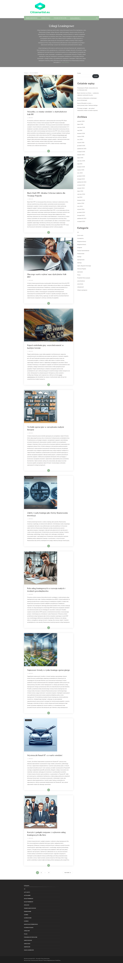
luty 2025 (80, 173)
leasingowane (29, 76)
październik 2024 (81, 182)
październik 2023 (81, 218)
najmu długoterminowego (84, 266)
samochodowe (81, 281)
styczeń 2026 (80, 142)
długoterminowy (81, 241)
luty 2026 (80, 139)
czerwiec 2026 (81, 127)
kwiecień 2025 (81, 167)
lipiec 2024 (80, 191)
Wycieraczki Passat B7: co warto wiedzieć (44, 755)
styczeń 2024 (80, 209)
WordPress (57, 960)
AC (78, 232)
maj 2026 (79, 130)
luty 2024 (80, 206)
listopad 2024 (81, 179)
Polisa (78, 275)
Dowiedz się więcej (46, 151)
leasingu (79, 262)
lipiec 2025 (80, 157)
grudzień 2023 (81, 212)
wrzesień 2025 (81, 151)
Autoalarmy (80, 238)
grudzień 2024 (81, 176)
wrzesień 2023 (81, 221)
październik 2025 (81, 148)
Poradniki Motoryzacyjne (60, 18)
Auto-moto (80, 235)
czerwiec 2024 (81, 194)
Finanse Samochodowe (31, 18)
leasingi (79, 256)
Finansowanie (80, 253)
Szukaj (79, 73)
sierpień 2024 (80, 188)
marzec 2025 (80, 170)
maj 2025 (79, 164)
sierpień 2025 (80, 154)
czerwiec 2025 (81, 161)
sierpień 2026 (80, 121)
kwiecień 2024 (81, 200)
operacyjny (28, 391)
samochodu (80, 284)
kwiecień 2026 (81, 133)
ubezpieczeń (80, 287)
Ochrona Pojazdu (45, 18)
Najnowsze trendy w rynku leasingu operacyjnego (48, 670)
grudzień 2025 (81, 145)
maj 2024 (79, 197)
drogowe (79, 247)
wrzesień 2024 (81, 185)
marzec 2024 (80, 203)
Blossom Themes (43, 960)
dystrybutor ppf (62, 135)
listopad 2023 (81, 215)
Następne (67, 872)
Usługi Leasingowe (74, 18)
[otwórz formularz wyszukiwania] (96, 18)
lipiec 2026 (80, 124)
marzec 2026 (80, 136)
